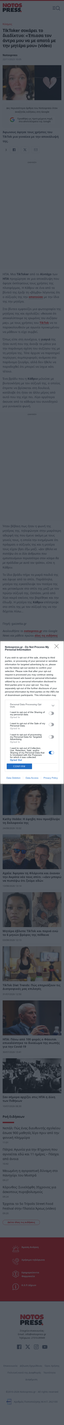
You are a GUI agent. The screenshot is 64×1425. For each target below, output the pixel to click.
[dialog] (32, 712)
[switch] (51, 713)
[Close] (57, 647)
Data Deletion (13, 778)
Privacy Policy (50, 778)
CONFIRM (19, 766)
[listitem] (32, 705)
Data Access (32, 778)
